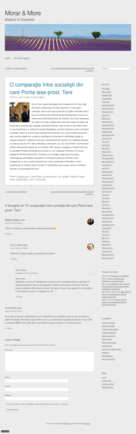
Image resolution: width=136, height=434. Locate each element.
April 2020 (106, 102)
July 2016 (105, 141)
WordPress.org (107, 387)
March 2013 (106, 244)
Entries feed (106, 380)
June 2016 (106, 145)
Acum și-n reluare (108, 322)
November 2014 (108, 181)
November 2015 (108, 161)
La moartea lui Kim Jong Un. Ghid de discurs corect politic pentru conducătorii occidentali (116, 286)
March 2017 (106, 118)
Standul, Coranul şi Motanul (16, 68)
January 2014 (107, 211)
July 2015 (105, 168)
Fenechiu (74, 176)
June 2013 (106, 234)
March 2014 (106, 208)
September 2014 (108, 188)
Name (8, 377)
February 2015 (107, 171)
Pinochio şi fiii (107, 346)
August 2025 (106, 98)
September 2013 (108, 224)
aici (59, 143)
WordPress (67, 423)
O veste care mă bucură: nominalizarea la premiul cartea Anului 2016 (116, 294)
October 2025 (107, 95)
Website (8, 395)
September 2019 (108, 105)
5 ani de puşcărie (49, 176)
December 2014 (108, 178)
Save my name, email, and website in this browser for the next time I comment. (37, 404)
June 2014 (106, 198)
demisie (65, 176)
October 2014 (107, 185)
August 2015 (106, 165)
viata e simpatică (108, 359)
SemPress (86, 423)
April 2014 (106, 205)
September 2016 (108, 135)
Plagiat (82, 176)
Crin (59, 176)
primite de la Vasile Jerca (111, 349)
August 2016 (106, 138)
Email (7, 386)
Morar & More (23, 12)
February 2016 (107, 155)
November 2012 (108, 258)
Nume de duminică (109, 342)
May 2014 (105, 201)
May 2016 (105, 148)
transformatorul (22, 179)
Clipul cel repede (108, 326)
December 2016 (108, 125)
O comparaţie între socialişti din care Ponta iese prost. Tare (46, 88)
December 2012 (108, 254)
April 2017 (106, 115)
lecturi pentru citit (108, 336)
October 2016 (107, 131)
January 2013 (107, 251)
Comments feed (108, 384)
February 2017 (107, 121)
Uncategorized (107, 356)
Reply (9, 234)
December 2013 (108, 214)
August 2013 (106, 228)
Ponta (12, 179)
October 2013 (107, 221)
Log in (104, 377)
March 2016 (106, 151)
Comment (9, 350)
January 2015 (107, 175)
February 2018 (107, 112)
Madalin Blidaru (12, 219)
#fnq (39, 176)
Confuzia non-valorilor (110, 329)
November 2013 (108, 218)
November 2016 (108, 128)
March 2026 (106, 92)
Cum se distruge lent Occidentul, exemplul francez (113, 279)
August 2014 (106, 191)
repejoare (105, 352)
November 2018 (108, 108)
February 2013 (107, 248)
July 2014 (105, 195)
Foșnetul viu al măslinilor (119, 276)
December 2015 (108, 158)
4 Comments (40, 179)
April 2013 (106, 241)
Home (8, 58)
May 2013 (105, 238)
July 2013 (105, 231)
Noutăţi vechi (23, 176)
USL (31, 179)
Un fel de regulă (21, 58)
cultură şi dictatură (109, 332)
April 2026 (106, 88)
